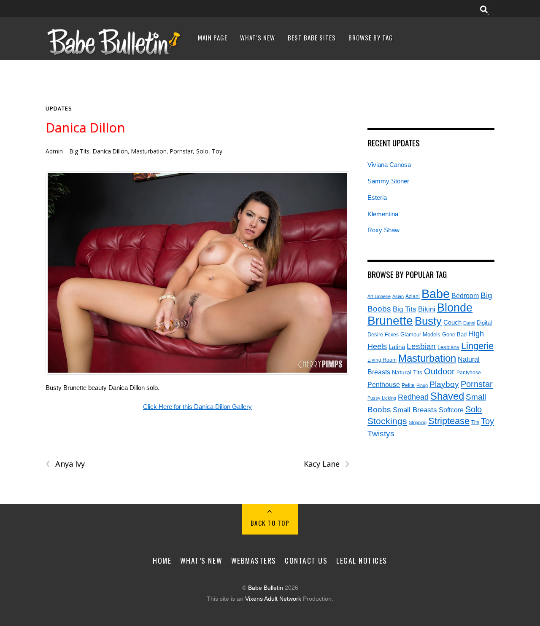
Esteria (377, 197)
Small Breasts (415, 410)
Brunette (390, 320)
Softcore (451, 410)
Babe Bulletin (265, 588)
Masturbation (149, 151)
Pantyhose (468, 372)
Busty (428, 320)
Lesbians (448, 347)
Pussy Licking (381, 397)
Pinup (422, 385)
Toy (217, 151)
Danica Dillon (85, 127)
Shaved (447, 396)
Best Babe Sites (312, 37)
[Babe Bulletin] (114, 53)
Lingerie (477, 346)
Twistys (380, 433)
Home (162, 560)
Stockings (387, 421)
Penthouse (383, 384)
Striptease (449, 421)
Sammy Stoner (388, 181)
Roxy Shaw (383, 230)
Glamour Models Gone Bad (433, 334)
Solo (202, 151)
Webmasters (253, 560)
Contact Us (306, 560)
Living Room (382, 360)
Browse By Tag (370, 37)
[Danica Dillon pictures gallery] (197, 273)
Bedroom (465, 295)
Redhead (413, 396)
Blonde (454, 307)
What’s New (257, 37)
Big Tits (79, 151)
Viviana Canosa (389, 164)
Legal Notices (361, 560)
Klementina (382, 214)
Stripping (418, 422)
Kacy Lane (326, 464)
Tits (475, 422)
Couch (452, 322)
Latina (397, 347)
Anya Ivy (65, 464)
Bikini (426, 309)
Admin (54, 151)
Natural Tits (407, 372)
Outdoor (439, 371)
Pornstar (181, 151)
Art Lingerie (379, 296)
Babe (435, 294)
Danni (469, 322)
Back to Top (270, 522)
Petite (408, 385)
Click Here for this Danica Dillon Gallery (197, 406)
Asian (398, 296)
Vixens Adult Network (273, 599)
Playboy (444, 384)
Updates (59, 108)
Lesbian (421, 346)
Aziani (412, 296)
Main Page (212, 37)
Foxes (392, 335)
